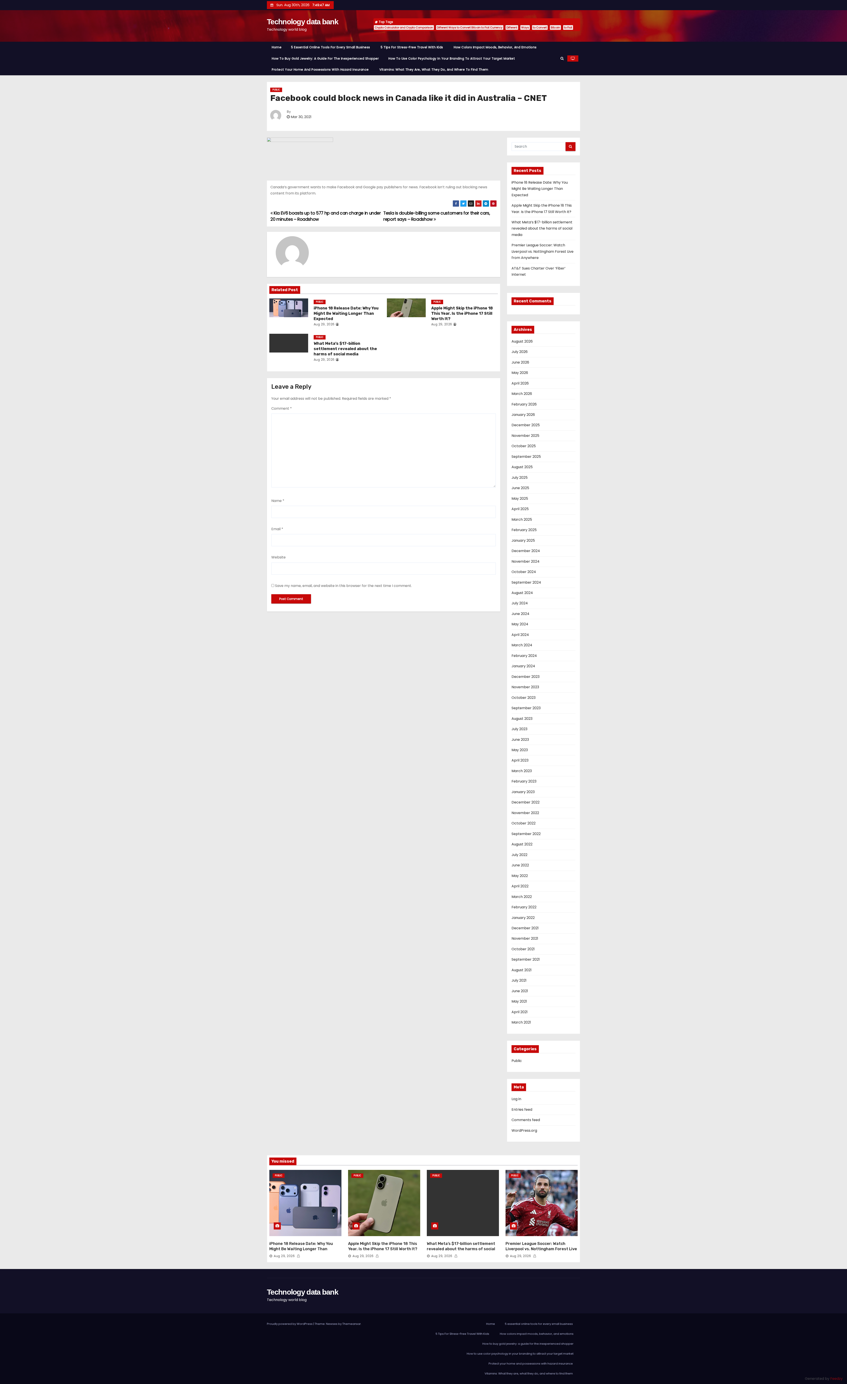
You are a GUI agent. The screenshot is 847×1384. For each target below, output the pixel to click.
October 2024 (524, 571)
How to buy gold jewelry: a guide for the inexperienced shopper (325, 58)
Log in (516, 1098)
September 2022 (526, 833)
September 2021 (526, 959)
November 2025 (525, 435)
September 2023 (526, 708)
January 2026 (523, 414)
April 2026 (520, 383)
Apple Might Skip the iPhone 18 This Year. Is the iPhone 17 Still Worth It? (462, 313)
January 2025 (523, 540)
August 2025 (522, 467)
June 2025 (520, 487)
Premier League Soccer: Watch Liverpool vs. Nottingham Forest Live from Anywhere (542, 251)
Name (277, 500)
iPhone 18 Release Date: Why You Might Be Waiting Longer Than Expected (346, 313)
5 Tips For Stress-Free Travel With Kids (412, 47)
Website (278, 557)
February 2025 (524, 529)
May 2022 (520, 875)
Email (277, 529)
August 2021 (522, 970)
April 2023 (520, 760)
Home (276, 47)
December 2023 (526, 676)
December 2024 (526, 550)
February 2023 (524, 781)
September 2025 (526, 456)
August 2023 (522, 718)
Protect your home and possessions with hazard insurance (321, 69)
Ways (525, 27)
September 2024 (526, 582)
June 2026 (520, 362)
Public (276, 89)
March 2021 (521, 1022)
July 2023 (519, 729)
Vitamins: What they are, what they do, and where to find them (434, 69)
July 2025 (520, 477)
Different (511, 27)
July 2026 (520, 351)
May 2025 (520, 498)
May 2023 (520, 749)
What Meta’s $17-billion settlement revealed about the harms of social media (345, 348)
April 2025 (520, 508)
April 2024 (520, 634)
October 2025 (524, 446)
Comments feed (526, 1119)
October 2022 (524, 823)
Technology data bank (302, 21)
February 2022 (524, 907)
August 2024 (522, 592)
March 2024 (522, 645)
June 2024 (520, 613)
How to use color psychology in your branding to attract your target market (451, 58)
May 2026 (520, 372)
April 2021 (520, 1011)
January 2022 (523, 917)
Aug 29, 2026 (324, 324)
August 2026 (522, 341)
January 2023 (523, 791)
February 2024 (524, 655)
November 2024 (526, 561)
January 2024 (523, 666)
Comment (281, 408)
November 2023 (525, 687)
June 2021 (520, 991)
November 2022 (525, 812)
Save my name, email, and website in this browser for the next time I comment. (343, 585)
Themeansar (351, 1324)
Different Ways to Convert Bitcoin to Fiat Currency (469, 27)
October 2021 (523, 949)
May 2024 (520, 624)
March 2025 (522, 519)
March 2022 (522, 896)
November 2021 (525, 938)
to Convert (540, 27)
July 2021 (519, 980)
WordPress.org (524, 1130)
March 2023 (522, 770)
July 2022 (519, 854)
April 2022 (520, 886)
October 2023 (524, 697)
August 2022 (522, 844)
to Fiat (568, 27)
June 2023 (520, 739)
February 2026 (524, 404)
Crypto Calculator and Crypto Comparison (404, 27)
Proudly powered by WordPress (290, 1324)
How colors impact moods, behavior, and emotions (495, 47)
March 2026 (522, 393)
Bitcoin (555, 27)
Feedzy (836, 1378)
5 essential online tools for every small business (331, 47)
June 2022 (520, 865)
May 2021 (519, 1001)
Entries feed (522, 1109)
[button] (562, 58)
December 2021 (525, 928)
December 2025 (526, 425)
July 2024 (520, 603)
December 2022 (526, 802)
